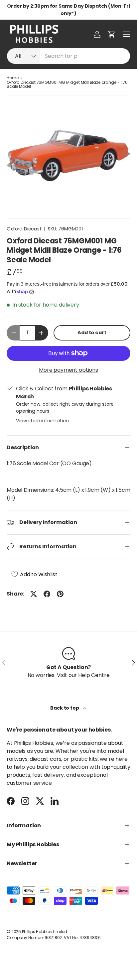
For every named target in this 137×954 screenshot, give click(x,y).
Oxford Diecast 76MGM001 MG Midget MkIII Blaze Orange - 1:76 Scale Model (67, 84)
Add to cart (91, 332)
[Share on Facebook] (47, 594)
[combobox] (68, 56)
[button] (111, 34)
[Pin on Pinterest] (60, 594)
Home (12, 78)
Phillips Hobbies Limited (44, 931)
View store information (42, 420)
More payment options (68, 370)
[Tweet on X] (33, 594)
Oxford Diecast (24, 228)
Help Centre (93, 675)
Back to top (65, 708)
